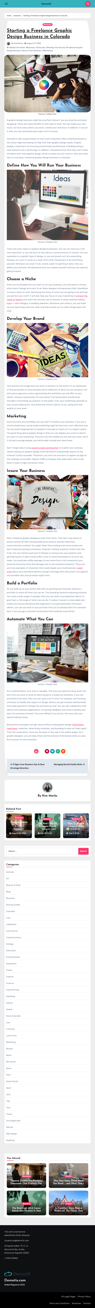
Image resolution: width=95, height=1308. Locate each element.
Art (7, 878)
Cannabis (10, 911)
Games (9, 1003)
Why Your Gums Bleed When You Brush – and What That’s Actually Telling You (68, 1183)
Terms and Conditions (59, 1303)
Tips (8, 1101)
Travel (9, 1114)
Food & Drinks (12, 990)
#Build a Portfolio (17, 48)
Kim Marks (18, 43)
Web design (11, 1134)
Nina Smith (75, 829)
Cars (8, 918)
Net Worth (11, 1062)
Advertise (76, 1303)
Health (9, 1009)
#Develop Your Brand (55, 48)
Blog (8, 892)
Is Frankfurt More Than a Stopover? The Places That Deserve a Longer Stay (68, 1211)
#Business (30, 48)
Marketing (11, 1042)
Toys (8, 1107)
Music (9, 1055)
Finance (10, 983)
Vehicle (9, 1127)
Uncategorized (13, 1121)
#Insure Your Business (32, 51)
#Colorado (40, 48)
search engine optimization (45, 448)
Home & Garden (13, 1016)
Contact (87, 1303)
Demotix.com (15, 1280)
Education (11, 950)
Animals (10, 872)
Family (9, 970)
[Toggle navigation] (6, 3)
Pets (8, 1075)
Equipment (11, 963)
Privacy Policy (84, 1296)
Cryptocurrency (13, 937)
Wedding (10, 1140)
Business (48, 24)
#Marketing (47, 51)
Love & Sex (11, 1035)
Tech (8, 1094)
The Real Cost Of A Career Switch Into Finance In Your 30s (26, 1211)
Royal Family (12, 1081)
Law (8, 1022)
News (8, 1068)
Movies (9, 1049)
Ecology (10, 944)
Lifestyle (10, 1029)
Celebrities (11, 924)
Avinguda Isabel (49, 829)
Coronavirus (12, 931)
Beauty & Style (13, 885)
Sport (8, 1088)
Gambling (10, 996)
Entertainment (13, 957)
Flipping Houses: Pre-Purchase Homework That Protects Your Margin (26, 1183)
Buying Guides (13, 905)
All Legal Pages (68, 1296)
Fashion (10, 977)
